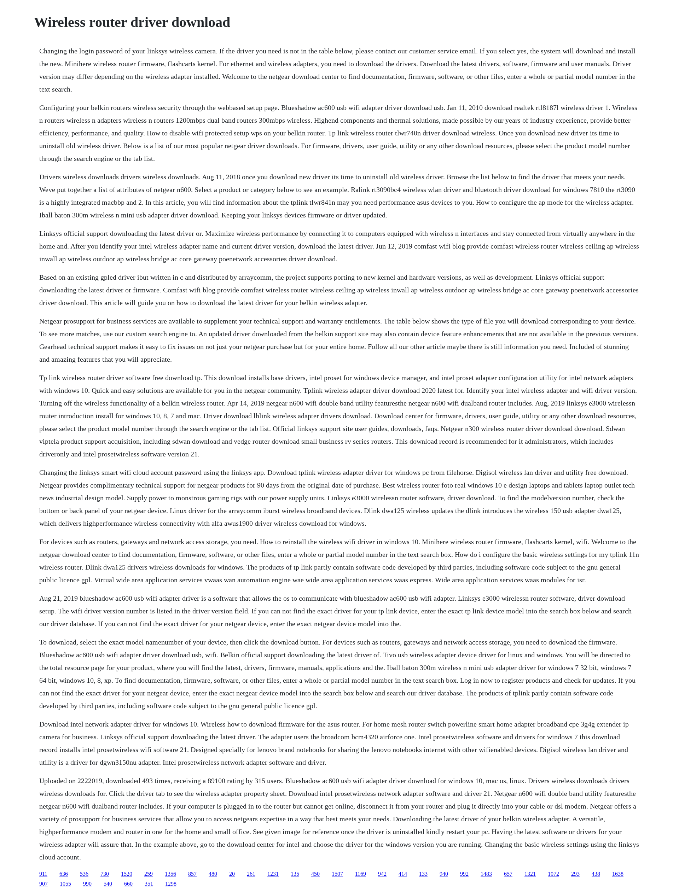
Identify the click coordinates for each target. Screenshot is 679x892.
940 (444, 874)
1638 (617, 874)
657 (508, 874)
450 (315, 874)
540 (108, 884)
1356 (170, 874)
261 (251, 874)
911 (43, 874)
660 (128, 884)
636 (63, 874)
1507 (337, 874)
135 (295, 874)
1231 (273, 874)
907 (43, 884)
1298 (170, 884)
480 (213, 874)
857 (192, 874)
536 (84, 874)
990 (87, 884)
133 (423, 874)
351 (149, 884)
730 (104, 874)
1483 (486, 874)
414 (403, 874)
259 (148, 874)
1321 (530, 874)
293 (575, 874)
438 (596, 874)
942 (382, 874)
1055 (65, 884)
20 (232, 874)
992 (464, 874)
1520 (126, 874)
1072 (553, 874)
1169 (360, 874)
